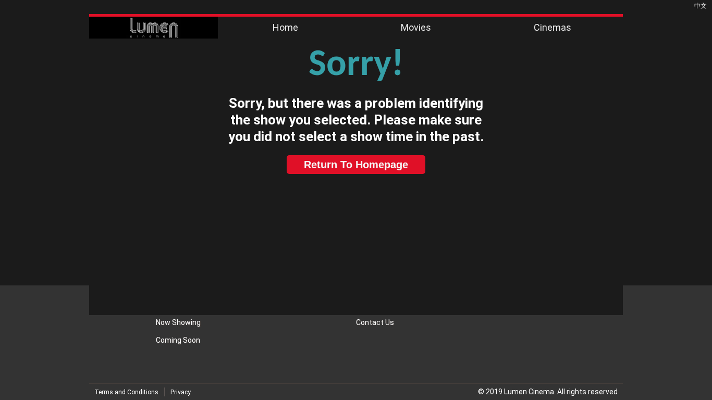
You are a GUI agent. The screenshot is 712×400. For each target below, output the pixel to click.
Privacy (180, 392)
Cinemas (552, 27)
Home (285, 27)
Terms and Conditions (126, 392)
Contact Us (375, 322)
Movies (416, 27)
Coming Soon (178, 340)
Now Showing (178, 322)
